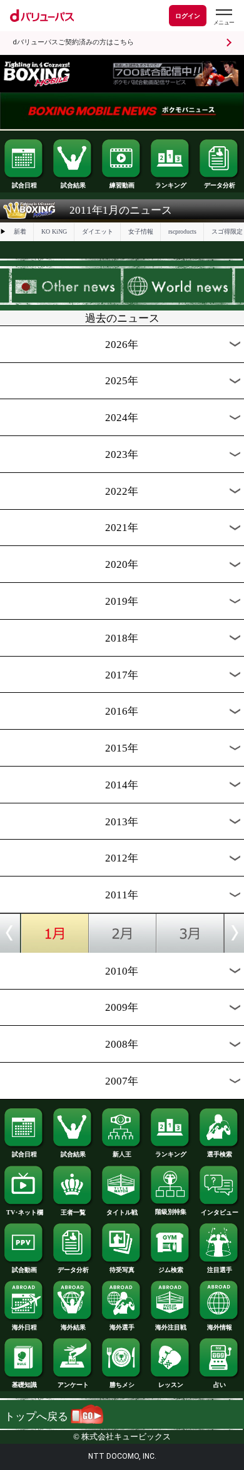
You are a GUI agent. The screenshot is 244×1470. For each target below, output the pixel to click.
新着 (20, 231)
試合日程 (24, 185)
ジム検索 (170, 1269)
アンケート (73, 1384)
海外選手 (122, 1327)
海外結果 (73, 1327)
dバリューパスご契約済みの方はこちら (73, 42)
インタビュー (219, 1212)
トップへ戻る (37, 1417)
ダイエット (97, 231)
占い (219, 1384)
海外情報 (219, 1327)
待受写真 (122, 1269)
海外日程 (24, 1327)
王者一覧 (73, 1212)
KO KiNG (54, 231)
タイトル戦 (122, 1212)
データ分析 (219, 185)
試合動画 (24, 1269)
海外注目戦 (170, 1327)
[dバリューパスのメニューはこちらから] (223, 17)
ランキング (170, 185)
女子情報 (140, 231)
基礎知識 (24, 1384)
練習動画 (122, 185)
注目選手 (219, 1269)
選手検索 (219, 1154)
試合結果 (73, 185)
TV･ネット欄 (24, 1212)
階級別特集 (170, 1211)
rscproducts (182, 231)
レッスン (170, 1384)
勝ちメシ (122, 1384)
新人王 (122, 1154)
